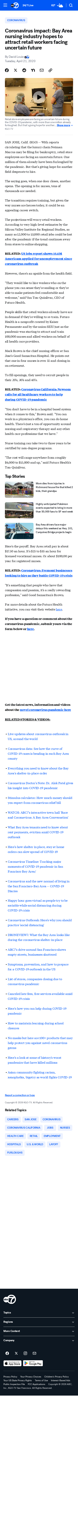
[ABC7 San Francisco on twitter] (16, 1353)
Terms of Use (41, 1380)
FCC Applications (36, 1384)
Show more (63, 125)
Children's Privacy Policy (56, 1377)
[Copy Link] (50, 70)
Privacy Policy (10, 1377)
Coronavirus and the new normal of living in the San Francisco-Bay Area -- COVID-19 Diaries (38, 886)
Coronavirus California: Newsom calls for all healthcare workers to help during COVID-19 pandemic (38, 394)
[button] (5, 5)
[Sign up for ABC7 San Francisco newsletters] (34, 1353)
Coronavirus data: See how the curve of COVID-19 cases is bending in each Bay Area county (38, 753)
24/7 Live (28, 5)
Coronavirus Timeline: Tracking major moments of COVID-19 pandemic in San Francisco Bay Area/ (35, 866)
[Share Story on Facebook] (7, 70)
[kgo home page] (9, 1299)
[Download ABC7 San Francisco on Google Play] (33, 1363)
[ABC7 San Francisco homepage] (15, 5)
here (59, 609)
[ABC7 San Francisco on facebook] (7, 1353)
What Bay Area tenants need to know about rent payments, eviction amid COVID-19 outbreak (38, 832)
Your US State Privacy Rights (17, 1380)
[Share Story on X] (15, 70)
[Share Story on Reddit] (24, 70)
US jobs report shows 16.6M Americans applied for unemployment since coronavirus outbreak (38, 258)
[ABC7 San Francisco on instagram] (25, 1353)
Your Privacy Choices (30, 1377)
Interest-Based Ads (60, 1380)
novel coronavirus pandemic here (45, 710)
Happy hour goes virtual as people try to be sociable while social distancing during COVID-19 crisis (38, 905)
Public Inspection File (14, 1384)
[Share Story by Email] (41, 70)
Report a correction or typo (20, 1095)
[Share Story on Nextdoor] (33, 70)
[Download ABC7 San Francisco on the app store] (12, 1363)
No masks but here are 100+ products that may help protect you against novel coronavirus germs (40, 1042)
